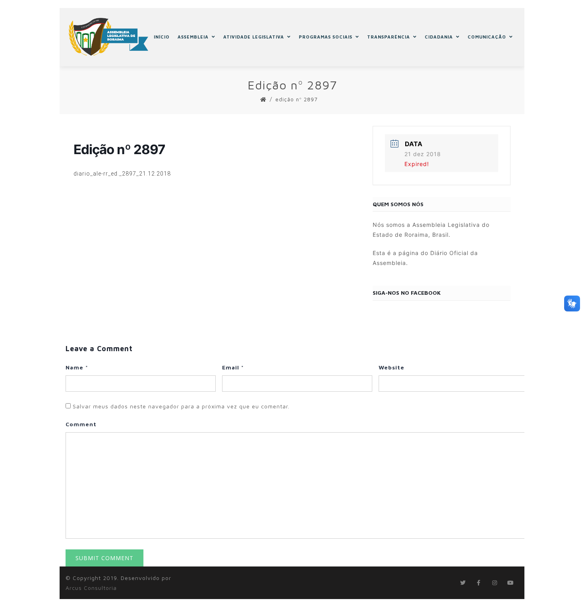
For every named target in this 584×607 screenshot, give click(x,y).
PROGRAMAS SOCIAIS (325, 36)
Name (77, 367)
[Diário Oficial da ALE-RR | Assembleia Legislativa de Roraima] (108, 37)
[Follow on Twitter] (463, 583)
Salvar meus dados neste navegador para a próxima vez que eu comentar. (181, 406)
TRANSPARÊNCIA (388, 36)
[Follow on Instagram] (495, 583)
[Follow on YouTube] (510, 583)
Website (391, 367)
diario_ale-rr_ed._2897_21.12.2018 (122, 173)
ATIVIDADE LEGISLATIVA (253, 36)
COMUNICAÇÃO (487, 36)
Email (233, 367)
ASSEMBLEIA (193, 36)
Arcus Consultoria (91, 587)
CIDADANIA (439, 36)
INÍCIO (162, 36)
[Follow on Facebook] (479, 583)
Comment (81, 424)
